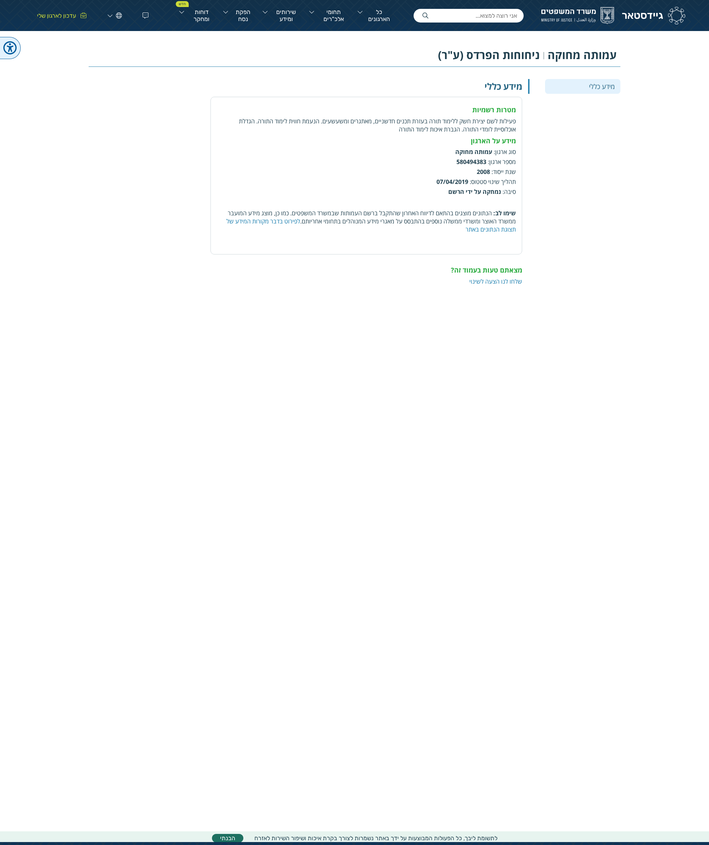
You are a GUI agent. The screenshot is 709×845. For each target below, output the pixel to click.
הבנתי (227, 838)
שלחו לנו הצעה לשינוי (495, 281)
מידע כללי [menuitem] (602, 86)
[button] (144, 15)
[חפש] (425, 16)
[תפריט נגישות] (10, 48)
